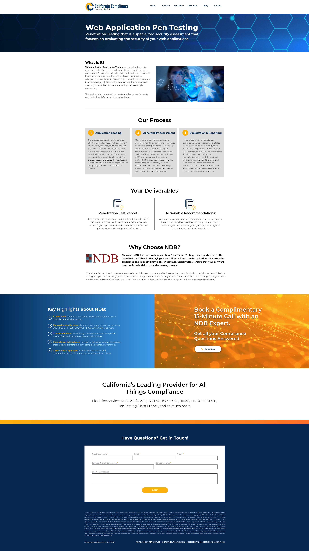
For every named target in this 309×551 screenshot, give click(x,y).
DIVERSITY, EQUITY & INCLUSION (173, 542)
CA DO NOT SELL (219, 542)
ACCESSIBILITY (192, 542)
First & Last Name (99, 454)
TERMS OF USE (154, 542)
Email (136, 454)
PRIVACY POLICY (142, 542)
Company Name (163, 463)
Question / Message (100, 472)
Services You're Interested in (104, 463)
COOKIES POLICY (205, 542)
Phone (180, 454)
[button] (165, 5)
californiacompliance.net (95, 542)
